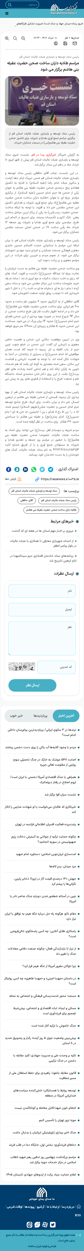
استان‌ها (75, 38)
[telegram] (50, 469)
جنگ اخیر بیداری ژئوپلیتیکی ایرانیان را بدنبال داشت (44, 1132)
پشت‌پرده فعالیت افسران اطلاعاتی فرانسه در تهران (45, 824)
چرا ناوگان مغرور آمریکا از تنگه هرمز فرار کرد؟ (49, 966)
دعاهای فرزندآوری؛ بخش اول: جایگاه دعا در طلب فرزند (42, 1145)
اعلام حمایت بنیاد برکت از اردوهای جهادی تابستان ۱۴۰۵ (41, 1174)
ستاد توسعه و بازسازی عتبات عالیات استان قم (34, 491)
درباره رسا (68, 1206)
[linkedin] (25, 469)
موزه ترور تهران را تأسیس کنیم (57, 1120)
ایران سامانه (34, 1246)
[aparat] (45, 1225)
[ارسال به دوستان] (75, 43)
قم (66, 38)
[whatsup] (33, 469)
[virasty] (37, 1225)
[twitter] (42, 469)
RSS (78, 1215)
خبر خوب (16, 715)
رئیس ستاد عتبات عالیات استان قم (58, 500)
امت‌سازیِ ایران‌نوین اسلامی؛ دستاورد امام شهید (46, 854)
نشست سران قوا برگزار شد (60, 794)
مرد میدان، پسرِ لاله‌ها (62, 866)
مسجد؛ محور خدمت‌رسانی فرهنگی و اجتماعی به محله (42, 996)
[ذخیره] (65, 43)
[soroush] (16, 469)
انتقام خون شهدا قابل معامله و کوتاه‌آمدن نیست (45, 1108)
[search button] (10, 4)
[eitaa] (29, 1225)
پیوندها (29, 1206)
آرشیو (40, 1206)
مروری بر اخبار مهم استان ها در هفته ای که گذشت (42, 531)
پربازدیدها (40, 715)
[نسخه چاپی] (56, 43)
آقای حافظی (26, 500)
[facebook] (8, 469)
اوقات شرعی (14, 1206)
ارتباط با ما (53, 1206)
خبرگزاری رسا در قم (44, 155)
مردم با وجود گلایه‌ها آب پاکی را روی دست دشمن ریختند (40, 747)
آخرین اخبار (66, 715)
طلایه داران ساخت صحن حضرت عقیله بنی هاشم (51, 510)
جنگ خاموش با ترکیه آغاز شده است (53, 1026)
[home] (42, 1194)
